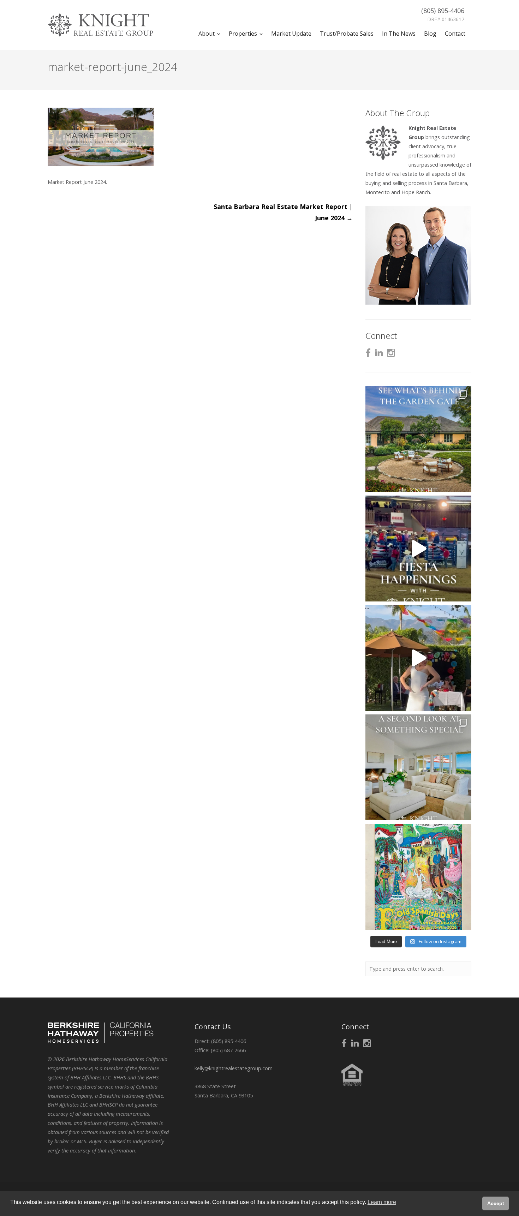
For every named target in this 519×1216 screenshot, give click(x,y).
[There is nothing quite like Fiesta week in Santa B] (418, 548)
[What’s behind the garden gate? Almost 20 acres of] (418, 439)
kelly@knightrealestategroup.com (234, 1068)
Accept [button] (495, 1203)
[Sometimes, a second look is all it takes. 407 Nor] (418, 767)
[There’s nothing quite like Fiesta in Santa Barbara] (418, 658)
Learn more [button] (382, 1202)
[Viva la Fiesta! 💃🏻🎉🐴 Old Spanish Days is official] (418, 877)
